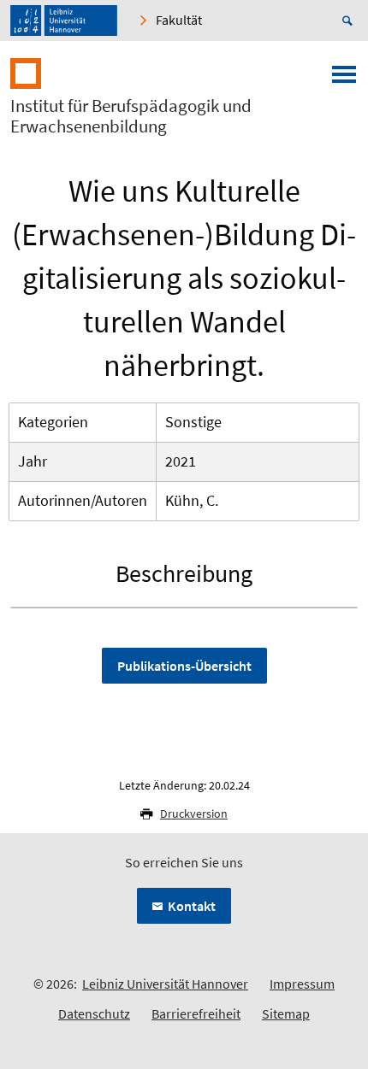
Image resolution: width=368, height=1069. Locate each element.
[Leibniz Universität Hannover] (63, 20)
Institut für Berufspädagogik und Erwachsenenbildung (131, 116)
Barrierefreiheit (195, 1013)
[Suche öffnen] (350, 20)
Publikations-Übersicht (184, 665)
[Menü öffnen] (344, 79)
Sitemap (286, 1013)
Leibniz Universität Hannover (165, 983)
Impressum (302, 983)
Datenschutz (94, 1013)
